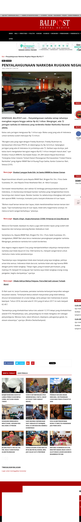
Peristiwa (23, 33)
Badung (28, 418)
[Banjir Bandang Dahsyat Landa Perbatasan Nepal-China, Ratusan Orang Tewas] (13, 385)
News (11, 33)
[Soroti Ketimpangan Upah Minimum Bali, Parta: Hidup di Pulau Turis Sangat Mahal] (37, 385)
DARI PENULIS (23, 373)
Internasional (6, 392)
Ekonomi (54, 33)
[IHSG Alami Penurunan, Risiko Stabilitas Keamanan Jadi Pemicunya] (61, 411)
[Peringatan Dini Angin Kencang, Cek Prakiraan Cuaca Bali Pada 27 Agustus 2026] (61, 385)
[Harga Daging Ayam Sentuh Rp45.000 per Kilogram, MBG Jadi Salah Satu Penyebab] (37, 438)
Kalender (57, 15)
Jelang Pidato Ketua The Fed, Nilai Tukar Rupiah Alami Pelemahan (11, 450)
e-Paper (44, 15)
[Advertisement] (37, 338)
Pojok (64, 15)
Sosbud (46, 33)
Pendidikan (64, 33)
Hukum (39, 33)
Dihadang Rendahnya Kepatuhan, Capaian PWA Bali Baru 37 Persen (11, 423)
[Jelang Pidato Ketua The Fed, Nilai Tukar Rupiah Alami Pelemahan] (13, 438)
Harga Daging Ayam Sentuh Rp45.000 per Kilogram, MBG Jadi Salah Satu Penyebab (36, 450)
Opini (11, 39)
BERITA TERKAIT (9, 373)
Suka (78, 132)
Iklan (50, 15)
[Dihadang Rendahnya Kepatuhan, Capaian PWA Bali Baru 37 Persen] (13, 411)
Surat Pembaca (73, 15)
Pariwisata (75, 33)
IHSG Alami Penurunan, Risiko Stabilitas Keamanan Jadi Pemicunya (60, 423)
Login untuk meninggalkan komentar (14, 471)
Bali (16, 33)
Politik (32, 33)
